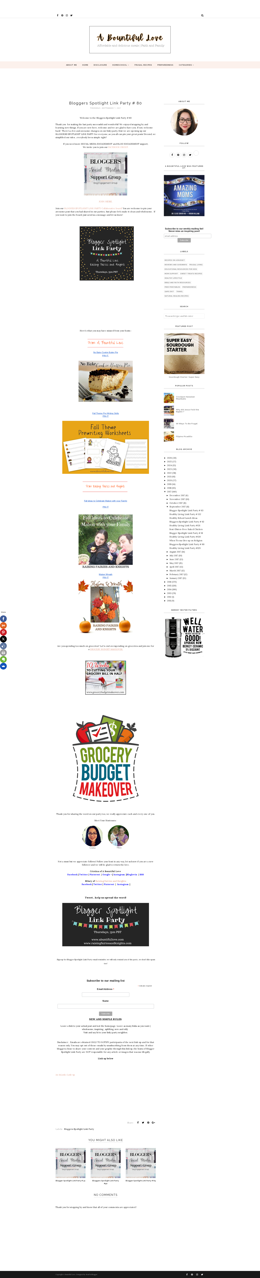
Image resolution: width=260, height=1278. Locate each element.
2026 (169, 458)
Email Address (105, 989)
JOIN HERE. (106, 201)
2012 (169, 597)
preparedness (189, 287)
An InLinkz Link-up (65, 1074)
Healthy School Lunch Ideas (183, 518)
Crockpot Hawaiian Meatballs (185, 398)
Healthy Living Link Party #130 (185, 536)
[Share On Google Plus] (153, 1122)
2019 (169, 484)
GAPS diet (169, 291)
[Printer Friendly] (3, 652)
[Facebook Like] (3, 645)
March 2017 (175, 570)
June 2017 (174, 559)
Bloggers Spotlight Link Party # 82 (186, 521)
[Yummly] (3, 625)
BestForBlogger (91, 1274)
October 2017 (176, 503)
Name (106, 1001)
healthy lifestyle (173, 278)
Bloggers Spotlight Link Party (79, 1129)
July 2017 (174, 555)
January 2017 (176, 578)
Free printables (172, 287)
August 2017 (175, 551)
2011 (169, 600)
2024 (169, 465)
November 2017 (177, 499)
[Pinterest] (3, 632)
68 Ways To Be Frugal (187, 424)
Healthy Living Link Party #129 (185, 548)
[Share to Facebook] (138, 1122)
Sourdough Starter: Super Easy (184, 377)
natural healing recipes (177, 296)
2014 (169, 589)
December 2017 (177, 495)
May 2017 (174, 563)
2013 (169, 593)
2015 (169, 585)
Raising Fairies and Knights (110, 881)
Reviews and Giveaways (176, 265)
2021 (169, 476)
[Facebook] (3, 618)
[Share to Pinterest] (148, 1122)
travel (179, 291)
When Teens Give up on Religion (185, 540)
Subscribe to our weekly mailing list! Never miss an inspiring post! (184, 230)
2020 (169, 480)
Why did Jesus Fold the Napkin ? (187, 411)
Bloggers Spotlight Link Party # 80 (186, 544)
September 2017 (178, 506)
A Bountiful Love (69, 1274)
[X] (3, 639)
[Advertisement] (49, 6)
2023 (169, 469)
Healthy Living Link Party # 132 (185, 514)
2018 (169, 488)
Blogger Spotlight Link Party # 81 (186, 533)
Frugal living (196, 265)
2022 (169, 473)
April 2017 (174, 567)
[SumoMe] (3, 666)
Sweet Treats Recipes (191, 274)
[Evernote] (3, 659)
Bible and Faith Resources (178, 283)
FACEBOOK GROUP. (118, 147)
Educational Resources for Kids (181, 269)
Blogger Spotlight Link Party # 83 (186, 510)
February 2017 (176, 574)
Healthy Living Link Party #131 (184, 525)
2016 (169, 582)
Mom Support (171, 274)
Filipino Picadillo (184, 436)
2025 (169, 461)
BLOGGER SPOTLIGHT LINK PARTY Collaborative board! (93, 208)
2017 (169, 491)
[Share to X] (143, 1122)
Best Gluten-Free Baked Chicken (186, 529)
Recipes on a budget (175, 260)
